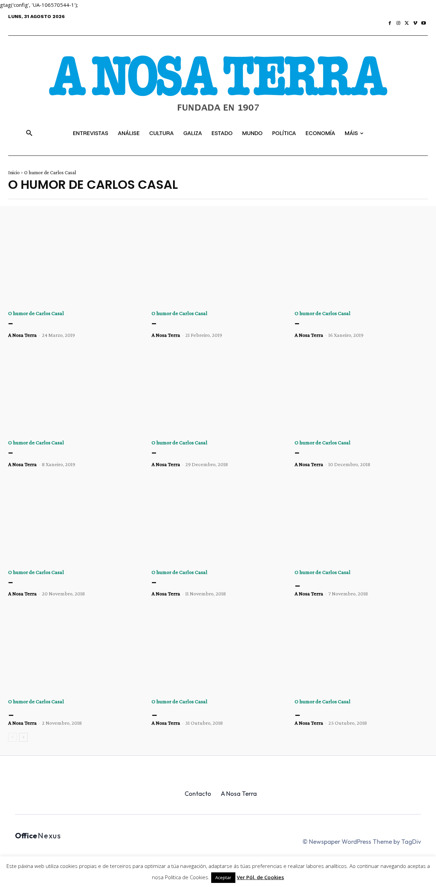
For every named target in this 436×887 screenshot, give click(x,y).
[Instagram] (398, 23)
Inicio (14, 172)
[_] (361, 522)
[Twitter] (407, 23)
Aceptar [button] (223, 877)
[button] (29, 133)
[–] (74, 263)
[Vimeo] (415, 23)
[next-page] (23, 737)
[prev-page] (12, 737)
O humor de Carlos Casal (36, 313)
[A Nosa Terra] (218, 89)
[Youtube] (423, 23)
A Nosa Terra (22, 335)
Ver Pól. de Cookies (260, 877)
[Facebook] (390, 23)
